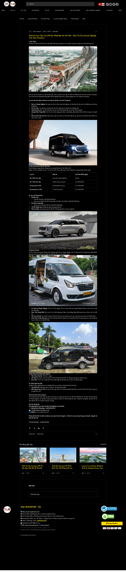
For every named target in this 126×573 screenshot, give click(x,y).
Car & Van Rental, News (60, 19)
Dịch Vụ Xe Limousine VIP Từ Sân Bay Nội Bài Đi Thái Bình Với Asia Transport (33, 467)
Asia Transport (45, 525)
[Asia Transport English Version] (103, 4)
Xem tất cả (103, 444)
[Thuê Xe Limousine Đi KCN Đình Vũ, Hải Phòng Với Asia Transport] (63, 455)
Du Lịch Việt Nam (32, 19)
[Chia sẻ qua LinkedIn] (39, 428)
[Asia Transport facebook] (117, 4)
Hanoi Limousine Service (31, 525)
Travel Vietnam (75, 19)
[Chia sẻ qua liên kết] (43, 428)
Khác (84, 19)
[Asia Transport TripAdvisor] (113, 4)
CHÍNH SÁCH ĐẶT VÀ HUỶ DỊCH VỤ (12, 544)
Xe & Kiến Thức (45, 19)
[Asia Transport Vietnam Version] (99, 4)
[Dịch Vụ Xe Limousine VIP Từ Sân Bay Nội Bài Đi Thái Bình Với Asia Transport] (33, 455)
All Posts (22, 19)
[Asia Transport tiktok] (107, 4)
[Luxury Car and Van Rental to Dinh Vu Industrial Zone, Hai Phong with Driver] (93, 455)
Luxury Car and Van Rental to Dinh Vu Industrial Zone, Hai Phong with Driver (92, 467)
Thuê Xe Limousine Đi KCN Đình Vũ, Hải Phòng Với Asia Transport (63, 467)
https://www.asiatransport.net (30, 511)
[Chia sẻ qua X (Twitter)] (34, 428)
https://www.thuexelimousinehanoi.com (39, 527)
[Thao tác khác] (96, 31)
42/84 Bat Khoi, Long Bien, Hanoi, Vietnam (43, 529)
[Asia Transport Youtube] (110, 4)
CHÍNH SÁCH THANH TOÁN (11, 541)
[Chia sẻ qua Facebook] (30, 428)
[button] (49, 10)
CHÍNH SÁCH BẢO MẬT (10, 543)
